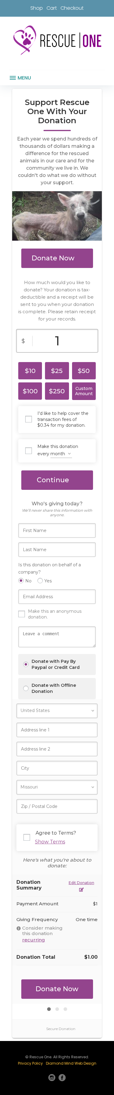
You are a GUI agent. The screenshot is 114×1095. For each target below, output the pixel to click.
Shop (36, 8)
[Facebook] (62, 1077)
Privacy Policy (30, 1063)
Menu (23, 77)
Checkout (72, 8)
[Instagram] (52, 1077)
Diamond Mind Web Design (71, 1063)
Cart (52, 8)
